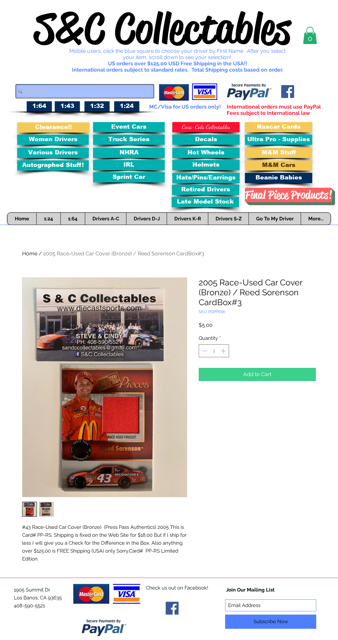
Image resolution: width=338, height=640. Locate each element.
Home (29, 253)
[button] (310, 35)
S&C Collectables (162, 28)
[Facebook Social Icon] (287, 91)
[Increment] (224, 351)
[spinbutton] (214, 351)
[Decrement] (204, 351)
